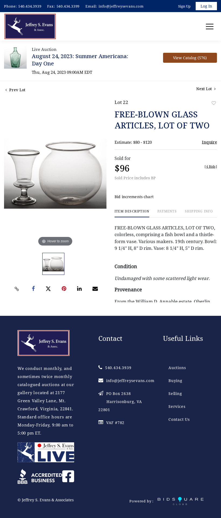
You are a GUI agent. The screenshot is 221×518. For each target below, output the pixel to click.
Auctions (177, 367)
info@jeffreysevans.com (121, 6)
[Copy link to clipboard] (17, 289)
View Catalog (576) (190, 57)
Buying (175, 380)
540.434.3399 (68, 6)
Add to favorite (213, 103)
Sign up (184, 6)
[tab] (132, 213)
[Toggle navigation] (209, 26)
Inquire (209, 142)
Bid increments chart (134, 196)
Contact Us (179, 419)
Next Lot (204, 88)
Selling (175, 393)
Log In (206, 6)
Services (176, 406)
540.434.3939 (30, 6)
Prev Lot (16, 89)
